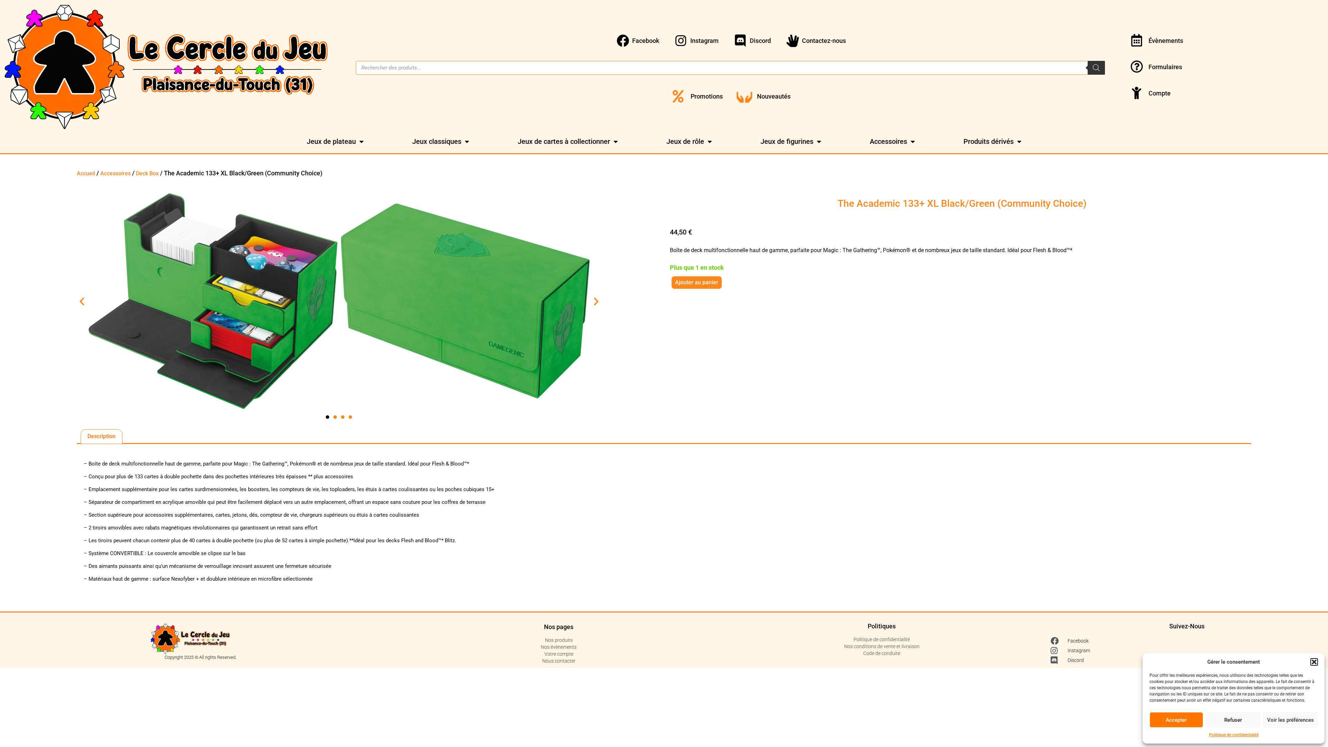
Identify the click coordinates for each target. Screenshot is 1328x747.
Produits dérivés (988, 141)
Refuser (1233, 720)
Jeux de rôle (685, 141)
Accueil (86, 173)
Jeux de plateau (331, 141)
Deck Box (147, 173)
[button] (1314, 661)
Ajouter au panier (696, 282)
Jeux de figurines (786, 141)
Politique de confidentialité (1233, 734)
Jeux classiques (436, 141)
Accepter (1176, 720)
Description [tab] (101, 436)
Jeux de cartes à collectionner (564, 141)
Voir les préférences (1290, 720)
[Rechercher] (1096, 68)
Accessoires (888, 141)
